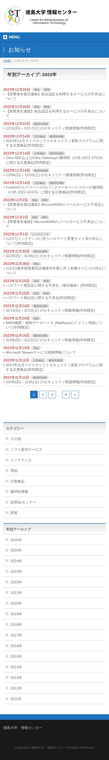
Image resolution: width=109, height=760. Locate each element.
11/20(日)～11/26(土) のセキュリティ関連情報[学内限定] (50, 256)
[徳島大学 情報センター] (41, 21)
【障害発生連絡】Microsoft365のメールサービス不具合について (55, 224)
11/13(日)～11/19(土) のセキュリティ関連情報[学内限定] (50, 310)
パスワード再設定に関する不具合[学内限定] (40, 298)
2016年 (16, 646)
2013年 (16, 678)
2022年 (16, 582)
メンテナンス (40, 234)
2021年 (16, 593)
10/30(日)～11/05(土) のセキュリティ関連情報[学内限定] (51, 382)
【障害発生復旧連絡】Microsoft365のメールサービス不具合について (55, 206)
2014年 (16, 667)
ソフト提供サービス (26, 449)
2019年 (16, 614)
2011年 (16, 699)
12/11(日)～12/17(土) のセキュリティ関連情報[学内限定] (51, 128)
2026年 (16, 540)
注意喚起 (39, 136)
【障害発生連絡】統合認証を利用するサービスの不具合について (55, 113)
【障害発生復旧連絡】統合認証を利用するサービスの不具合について (55, 96)
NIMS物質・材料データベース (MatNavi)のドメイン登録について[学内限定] (54, 325)
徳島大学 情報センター (48, 747)
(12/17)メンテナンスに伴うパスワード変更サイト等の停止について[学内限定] (54, 241)
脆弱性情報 (41, 123)
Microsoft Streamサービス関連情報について (41, 352)
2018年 (16, 625)
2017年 (16, 635)
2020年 (16, 603)
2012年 (16, 688)
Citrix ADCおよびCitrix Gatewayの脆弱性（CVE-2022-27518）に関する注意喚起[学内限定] (55, 160)
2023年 (16, 571)
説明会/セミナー (23, 502)
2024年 (16, 561)
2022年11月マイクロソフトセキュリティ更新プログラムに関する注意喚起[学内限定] (54, 367)
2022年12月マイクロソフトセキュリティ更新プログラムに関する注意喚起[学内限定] (54, 143)
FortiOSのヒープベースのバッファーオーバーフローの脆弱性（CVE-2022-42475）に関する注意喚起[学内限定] (54, 189)
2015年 (16, 656)
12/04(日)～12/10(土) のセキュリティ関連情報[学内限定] (51, 175)
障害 (47, 89)
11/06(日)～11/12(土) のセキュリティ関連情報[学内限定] (50, 340)
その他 (15, 439)
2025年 (16, 550)
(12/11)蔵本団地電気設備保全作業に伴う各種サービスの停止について (56, 270)
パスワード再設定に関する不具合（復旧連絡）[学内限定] (51, 285)
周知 (37, 89)
